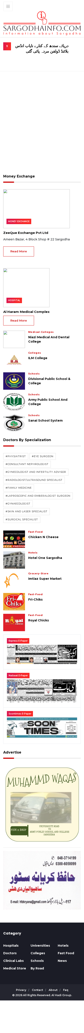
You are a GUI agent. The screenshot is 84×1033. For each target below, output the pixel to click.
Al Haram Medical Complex (26, 312)
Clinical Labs (13, 961)
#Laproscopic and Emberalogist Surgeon (38, 495)
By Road (37, 968)
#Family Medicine (19, 487)
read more (18, 251)
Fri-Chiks (35, 599)
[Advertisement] (42, 125)
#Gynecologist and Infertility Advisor (36, 471)
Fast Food (66, 953)
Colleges (38, 953)
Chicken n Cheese (43, 537)
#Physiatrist (16, 456)
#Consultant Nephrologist (27, 464)
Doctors (10, 953)
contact (38, 990)
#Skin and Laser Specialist (26, 511)
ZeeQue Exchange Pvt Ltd (25, 233)
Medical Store (14, 968)
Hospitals (11, 946)
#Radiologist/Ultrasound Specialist (34, 479)
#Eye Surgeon (42, 456)
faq (65, 990)
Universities (40, 946)
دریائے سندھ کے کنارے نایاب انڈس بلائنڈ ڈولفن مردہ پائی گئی (41, 48)
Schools (37, 961)
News (62, 961)
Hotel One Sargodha (45, 558)
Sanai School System (45, 420)
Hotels (63, 946)
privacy (21, 990)
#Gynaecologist (18, 503)
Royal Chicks (38, 620)
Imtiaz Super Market (45, 579)
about (53, 990)
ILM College (37, 358)
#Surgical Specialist (22, 519)
